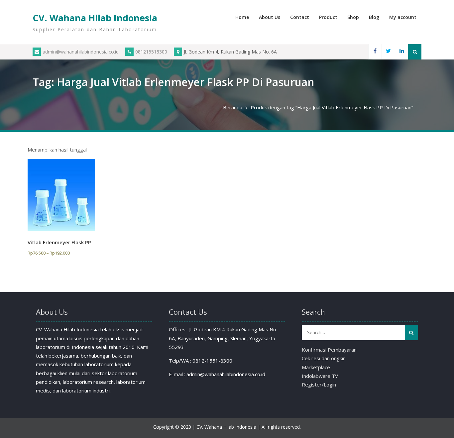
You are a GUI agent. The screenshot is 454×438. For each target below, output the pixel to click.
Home (242, 17)
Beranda (232, 107)
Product (328, 17)
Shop (353, 17)
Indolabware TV (320, 376)
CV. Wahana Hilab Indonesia (95, 18)
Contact (299, 17)
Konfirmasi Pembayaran (329, 349)
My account (402, 17)
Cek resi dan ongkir (323, 358)
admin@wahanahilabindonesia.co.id (81, 52)
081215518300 (151, 52)
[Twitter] (388, 51)
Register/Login (319, 384)
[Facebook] (375, 51)
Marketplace (316, 367)
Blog (374, 17)
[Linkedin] (401, 51)
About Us (269, 17)
